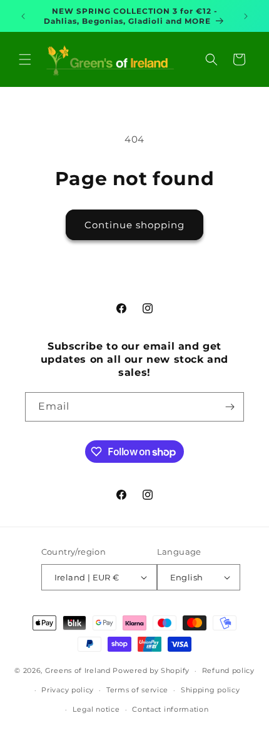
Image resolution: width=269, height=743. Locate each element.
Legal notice (96, 709)
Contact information (170, 709)
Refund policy (228, 670)
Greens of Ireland (78, 670)
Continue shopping (134, 225)
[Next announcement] (246, 16)
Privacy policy (67, 689)
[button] (25, 59)
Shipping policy (210, 689)
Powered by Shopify (151, 670)
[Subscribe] (229, 407)
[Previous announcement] (23, 16)
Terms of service (137, 689)
